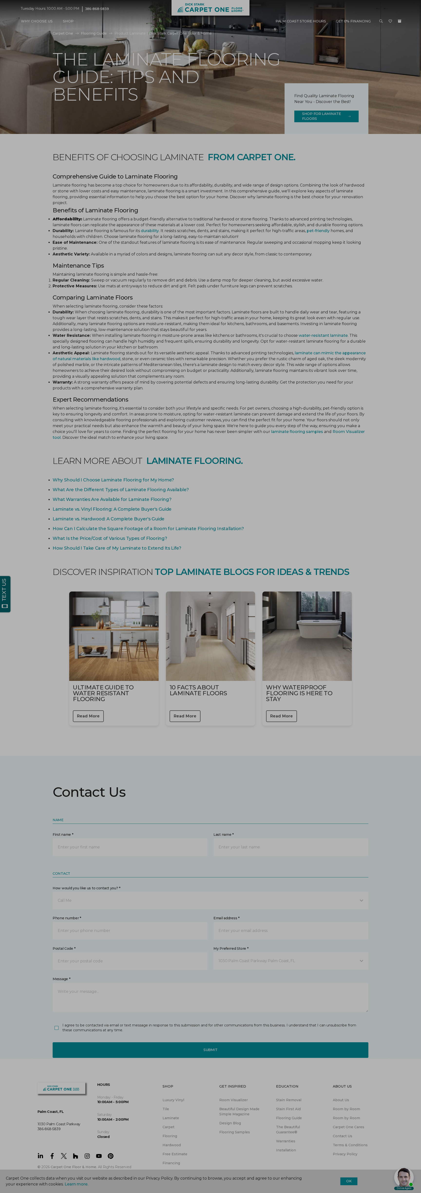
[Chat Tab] (210, 596)
